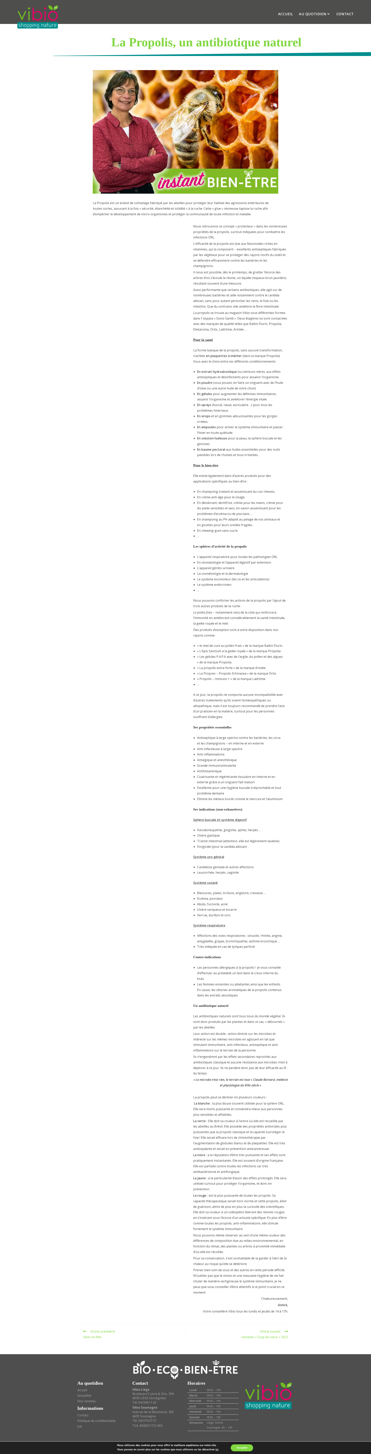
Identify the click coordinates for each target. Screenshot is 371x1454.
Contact (82, 1415)
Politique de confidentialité (96, 1421)
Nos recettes (86, 1401)
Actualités (84, 1395)
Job (79, 1426)
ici (216, 1449)
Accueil (82, 1390)
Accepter (242, 1448)
